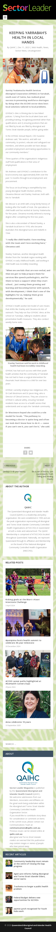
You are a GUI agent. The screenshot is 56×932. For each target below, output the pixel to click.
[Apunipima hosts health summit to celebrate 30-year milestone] (28, 622)
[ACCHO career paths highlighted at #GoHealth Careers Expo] (28, 663)
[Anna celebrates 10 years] (28, 704)
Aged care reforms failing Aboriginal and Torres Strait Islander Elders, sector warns (31, 876)
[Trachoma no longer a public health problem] (9, 888)
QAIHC (28, 507)
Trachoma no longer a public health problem (31, 887)
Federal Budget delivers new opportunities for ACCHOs (27, 898)
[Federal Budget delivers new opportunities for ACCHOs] (9, 899)
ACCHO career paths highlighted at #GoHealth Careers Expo (23, 682)
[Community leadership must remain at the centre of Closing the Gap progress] (9, 863)
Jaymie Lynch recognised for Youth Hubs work (30, 909)
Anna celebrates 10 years (18, 722)
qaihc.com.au (16, 834)
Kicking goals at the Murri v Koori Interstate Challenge (23, 600)
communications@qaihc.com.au (25, 828)
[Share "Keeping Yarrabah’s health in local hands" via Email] (30, 452)
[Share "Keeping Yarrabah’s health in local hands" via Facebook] (25, 452)
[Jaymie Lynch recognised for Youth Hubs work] (9, 910)
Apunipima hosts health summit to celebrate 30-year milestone (23, 641)
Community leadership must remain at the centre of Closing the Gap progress (31, 864)
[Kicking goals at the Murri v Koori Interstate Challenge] (28, 582)
